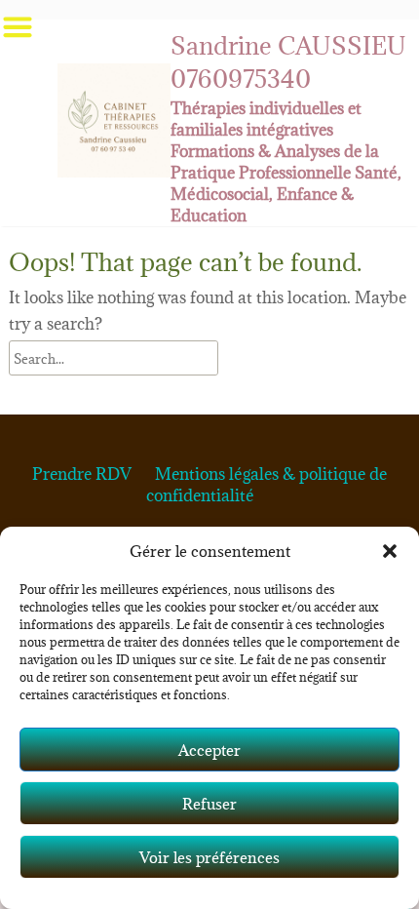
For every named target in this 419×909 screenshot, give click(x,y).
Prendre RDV (82, 474)
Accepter (209, 750)
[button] (390, 551)
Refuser (209, 803)
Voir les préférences (209, 857)
